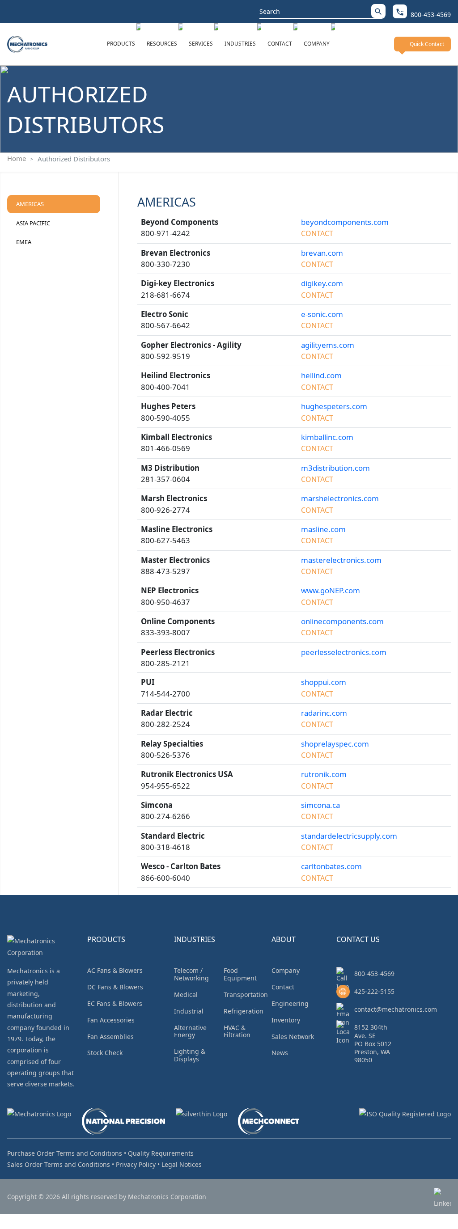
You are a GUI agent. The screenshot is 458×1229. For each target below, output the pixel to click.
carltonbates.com (331, 866)
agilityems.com (327, 345)
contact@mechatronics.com (395, 1009)
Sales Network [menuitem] (292, 1036)
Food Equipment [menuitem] (240, 974)
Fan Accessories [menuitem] (111, 1020)
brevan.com (322, 253)
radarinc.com (324, 713)
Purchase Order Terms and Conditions (64, 1153)
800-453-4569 (374, 973)
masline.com (323, 529)
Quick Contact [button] (427, 44)
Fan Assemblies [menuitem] (110, 1036)
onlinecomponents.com (342, 621)
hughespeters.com (334, 406)
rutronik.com (324, 774)
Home (16, 158)
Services (201, 43)
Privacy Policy (136, 1164)
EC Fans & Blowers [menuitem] (114, 1003)
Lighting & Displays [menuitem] (189, 1055)
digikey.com (322, 283)
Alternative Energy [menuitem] (190, 1031)
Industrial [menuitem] (189, 1011)
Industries (240, 43)
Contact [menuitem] (282, 987)
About (283, 939)
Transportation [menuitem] (246, 994)
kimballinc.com (327, 437)
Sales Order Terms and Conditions (58, 1164)
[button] (378, 11)
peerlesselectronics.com (343, 652)
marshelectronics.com (340, 498)
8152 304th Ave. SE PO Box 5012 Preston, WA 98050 (372, 1043)
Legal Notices (181, 1164)
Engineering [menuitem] (290, 1003)
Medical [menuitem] (186, 994)
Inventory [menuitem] (285, 1020)
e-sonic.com (322, 314)
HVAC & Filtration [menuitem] (237, 1031)
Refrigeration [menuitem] (243, 1011)
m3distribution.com (335, 468)
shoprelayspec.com (335, 744)
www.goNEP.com (330, 590)
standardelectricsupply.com (349, 836)
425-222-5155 (374, 991)
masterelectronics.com (341, 560)
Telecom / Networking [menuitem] (191, 974)
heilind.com (321, 375)
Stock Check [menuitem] (105, 1052)
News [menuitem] (279, 1052)
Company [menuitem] (285, 970)
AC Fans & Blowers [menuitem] (115, 970)
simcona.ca (320, 805)
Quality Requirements (161, 1153)
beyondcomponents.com (345, 222)
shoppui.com (323, 682)
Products (121, 43)
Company (317, 43)
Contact (279, 43)
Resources (162, 43)
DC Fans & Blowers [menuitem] (115, 987)
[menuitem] (124, 44)
